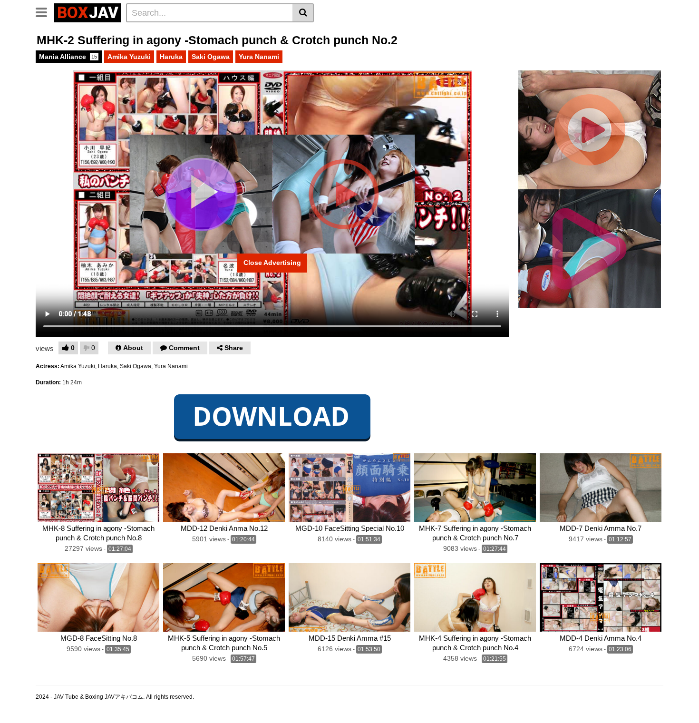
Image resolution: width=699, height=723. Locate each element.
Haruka (171, 56)
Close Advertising (272, 262)
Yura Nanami (259, 56)
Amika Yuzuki (129, 56)
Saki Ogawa (211, 56)
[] (303, 12)
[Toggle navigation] (45, 11)
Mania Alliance (68, 56)
